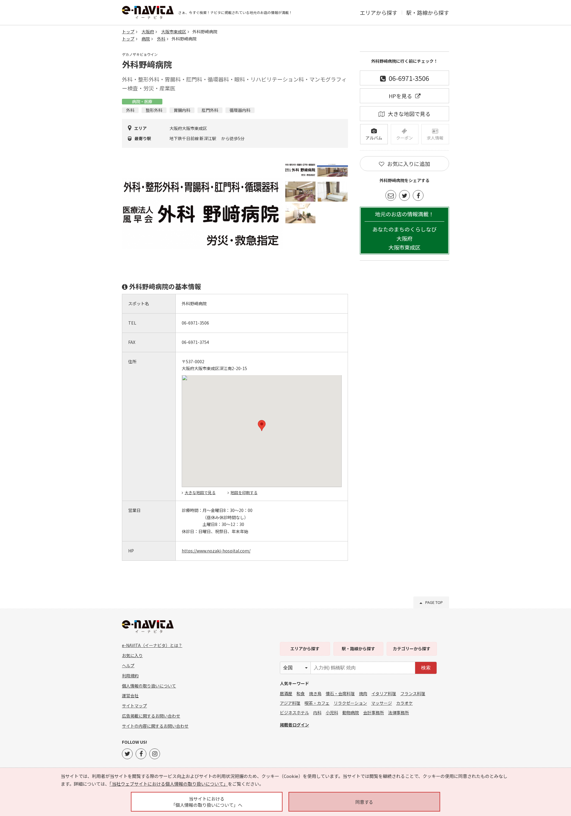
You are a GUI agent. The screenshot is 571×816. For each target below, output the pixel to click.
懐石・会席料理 (340, 693)
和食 (301, 693)
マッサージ (381, 703)
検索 (426, 667)
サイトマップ (134, 706)
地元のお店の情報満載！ (404, 230)
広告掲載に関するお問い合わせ (151, 716)
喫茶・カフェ (317, 703)
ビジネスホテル (294, 712)
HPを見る (400, 96)
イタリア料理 (383, 693)
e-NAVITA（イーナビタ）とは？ (152, 645)
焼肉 (363, 693)
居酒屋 (286, 693)
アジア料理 (290, 703)
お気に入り (132, 655)
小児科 (332, 712)
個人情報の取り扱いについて (149, 686)
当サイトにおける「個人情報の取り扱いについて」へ (206, 801)
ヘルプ (128, 665)
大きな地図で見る (200, 492)
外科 (161, 39)
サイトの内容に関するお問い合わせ (155, 726)
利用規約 (130, 676)
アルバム (373, 138)
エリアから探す (378, 12)
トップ (128, 32)
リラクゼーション (350, 703)
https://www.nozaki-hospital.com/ (216, 551)
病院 (146, 39)
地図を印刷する (244, 492)
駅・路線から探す (427, 12)
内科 (317, 712)
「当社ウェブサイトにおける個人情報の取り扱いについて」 (168, 784)
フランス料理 (412, 693)
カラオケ (404, 703)
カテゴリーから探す (411, 648)
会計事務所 (373, 712)
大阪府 (148, 32)
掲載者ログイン (294, 725)
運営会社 (130, 695)
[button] (262, 425)
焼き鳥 (315, 693)
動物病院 (350, 712)
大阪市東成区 (173, 32)
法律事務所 (398, 712)
